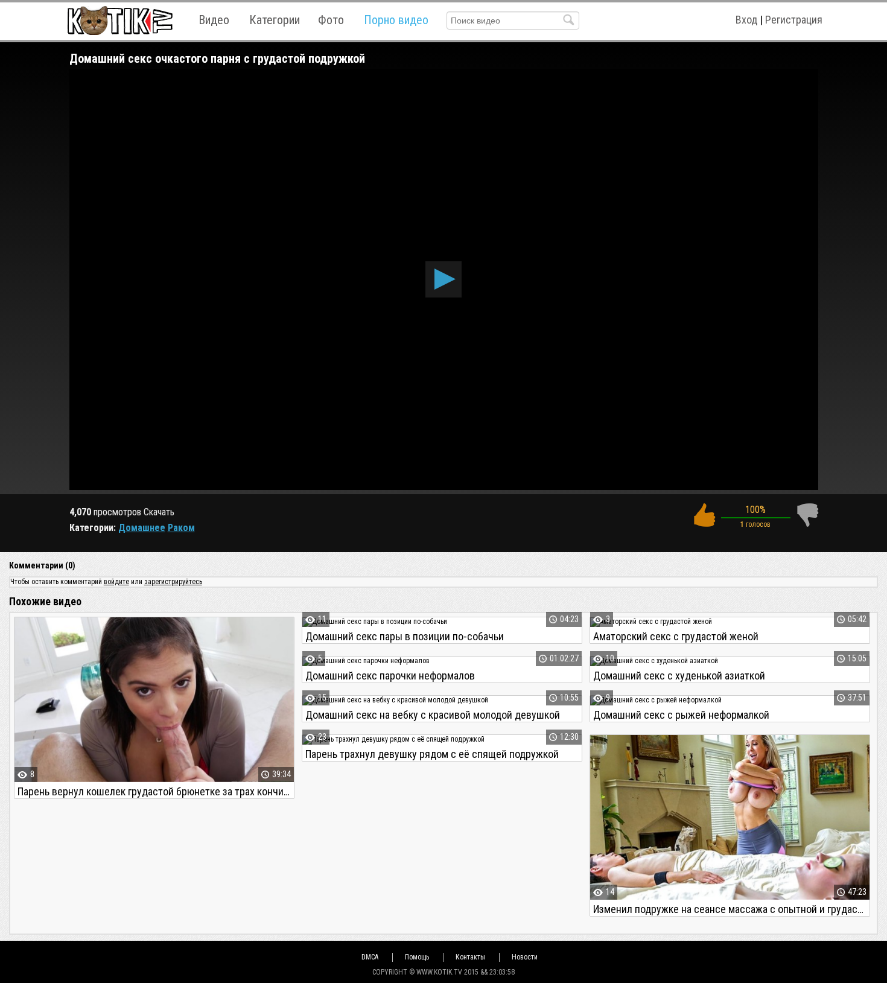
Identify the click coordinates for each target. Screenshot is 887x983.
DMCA (369, 957)
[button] (443, 279)
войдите (116, 581)
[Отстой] (807, 515)
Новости (525, 957)
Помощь (417, 957)
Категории (274, 20)
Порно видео (396, 20)
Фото (331, 20)
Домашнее (141, 527)
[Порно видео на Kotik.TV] (119, 20)
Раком (181, 527)
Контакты (470, 957)
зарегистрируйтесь (173, 581)
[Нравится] (704, 515)
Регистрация (793, 19)
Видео (214, 20)
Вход (746, 19)
